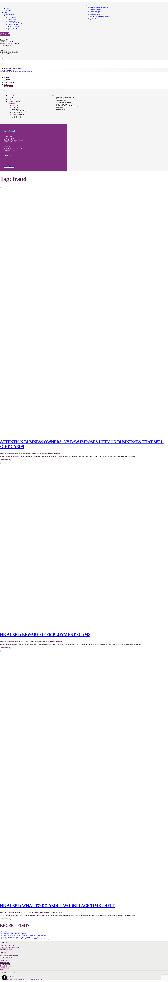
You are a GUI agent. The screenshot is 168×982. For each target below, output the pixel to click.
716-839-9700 (9, 71)
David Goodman (13, 24)
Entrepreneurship (54, 453)
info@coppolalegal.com (12, 947)
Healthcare (93, 18)
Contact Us (8, 86)
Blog (5, 12)
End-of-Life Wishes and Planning (100, 16)
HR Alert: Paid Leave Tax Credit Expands (13, 933)
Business (36, 453)
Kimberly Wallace (13, 30)
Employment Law (95, 14)
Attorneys (7, 16)
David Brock (12, 19)
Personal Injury (94, 20)
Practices (88, 6)
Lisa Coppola (12, 17)
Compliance (43, 453)
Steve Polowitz (12, 28)
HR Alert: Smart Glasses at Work (10, 932)
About (6, 84)
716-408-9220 (7, 949)
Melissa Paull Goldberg (15, 23)
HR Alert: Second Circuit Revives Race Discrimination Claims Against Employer (25, 939)
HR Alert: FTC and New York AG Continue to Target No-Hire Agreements (23, 935)
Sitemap (2, 969)
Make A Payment (5, 964)
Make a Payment (5, 35)
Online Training (9, 14)
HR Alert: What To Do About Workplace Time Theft (57, 905)
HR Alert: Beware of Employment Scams (45, 634)
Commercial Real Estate (97, 13)
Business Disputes (95, 9)
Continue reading (5, 460)
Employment (45, 641)
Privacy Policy (4, 968)
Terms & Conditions (6, 966)
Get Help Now (4, 33)
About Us (7, 9)
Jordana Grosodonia (14, 26)
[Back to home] (16, 1)
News (9, 10)
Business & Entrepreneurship (99, 7)
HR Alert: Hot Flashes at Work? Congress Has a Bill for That (19, 937)
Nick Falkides (12, 21)
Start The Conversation (13, 69)
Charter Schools (95, 11)
